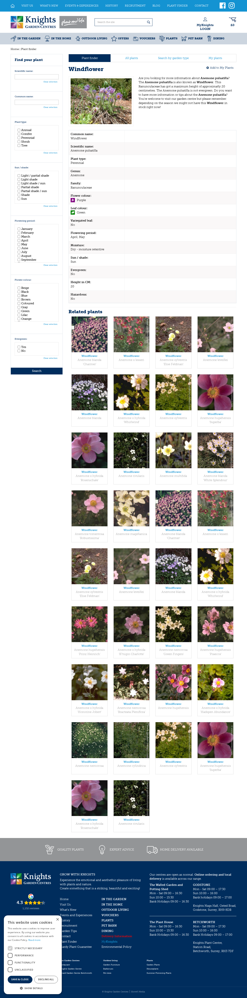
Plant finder (90, 58)
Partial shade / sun (34, 191)
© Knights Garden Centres (115, 991)
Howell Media (138, 991)
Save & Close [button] (20, 979)
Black (25, 291)
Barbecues (108, 969)
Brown (25, 299)
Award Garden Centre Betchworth (76, 973)
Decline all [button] (46, 979)
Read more (34, 940)
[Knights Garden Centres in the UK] (49, 22)
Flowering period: (25, 221)
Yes (23, 347)
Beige (25, 288)
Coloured (27, 303)
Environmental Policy (117, 947)
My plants (215, 58)
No (23, 351)
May (24, 244)
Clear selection (50, 82)
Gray (24, 307)
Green (25, 311)
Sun (24, 198)
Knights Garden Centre (71, 969)
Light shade (29, 179)
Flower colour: (23, 280)
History (65, 920)
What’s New (68, 910)
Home (64, 899)
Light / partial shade (35, 175)
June (24, 248)
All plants (131, 58)
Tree (24, 145)
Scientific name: (24, 71)
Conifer (26, 134)
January (27, 229)
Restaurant (65, 965)
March (25, 236)
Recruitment (68, 925)
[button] (33, 988)
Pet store (107, 973)
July (24, 252)
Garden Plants (153, 965)
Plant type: (21, 122)
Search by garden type (173, 58)
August (26, 256)
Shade (25, 195)
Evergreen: (21, 339)
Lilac (24, 315)
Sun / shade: (22, 167)
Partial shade (30, 187)
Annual (26, 130)
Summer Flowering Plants (159, 973)
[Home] (12, 6)
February (27, 232)
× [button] (57, 919)
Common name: (24, 96)
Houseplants (152, 969)
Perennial (28, 137)
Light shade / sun (33, 183)
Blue (24, 295)
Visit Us (65, 904)
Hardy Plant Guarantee (76, 947)
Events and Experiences (76, 915)
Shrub (25, 141)
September (28, 259)
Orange (26, 318)
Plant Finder (68, 941)
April (24, 240)
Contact (65, 936)
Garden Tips (68, 931)
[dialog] (33, 954)
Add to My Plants (221, 67)
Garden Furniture (111, 965)
